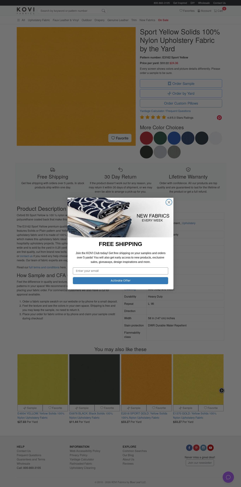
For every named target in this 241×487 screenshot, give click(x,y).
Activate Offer (121, 281)
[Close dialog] (169, 202)
